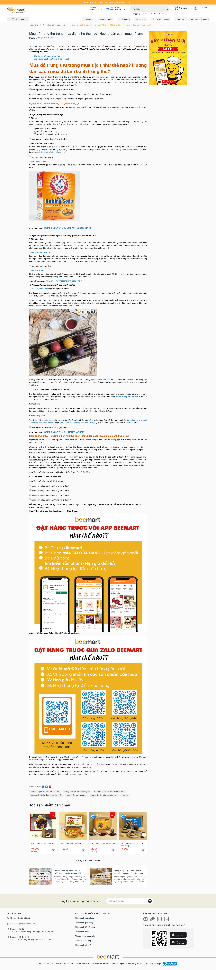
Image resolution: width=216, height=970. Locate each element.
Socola (161, 14)
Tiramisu (145, 14)
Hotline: (20, 918)
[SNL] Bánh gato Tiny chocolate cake (43, 844)
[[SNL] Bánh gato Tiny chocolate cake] (43, 826)
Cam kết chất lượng (83, 940)
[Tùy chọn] (113, 850)
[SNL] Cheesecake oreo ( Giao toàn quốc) (132, 844)
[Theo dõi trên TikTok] (152, 919)
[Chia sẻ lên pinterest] (50, 786)
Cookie (154, 14)
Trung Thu (140, 19)
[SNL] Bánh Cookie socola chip (103, 843)
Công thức (180, 19)
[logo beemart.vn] (108, 956)
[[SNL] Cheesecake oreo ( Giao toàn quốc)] (133, 826)
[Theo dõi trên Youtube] (145, 919)
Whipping (136, 14)
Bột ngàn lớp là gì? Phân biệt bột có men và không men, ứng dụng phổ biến (129, 872)
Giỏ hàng (182, 8)
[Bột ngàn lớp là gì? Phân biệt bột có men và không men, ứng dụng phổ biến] (101, 876)
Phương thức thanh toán (85, 936)
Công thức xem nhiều (88, 860)
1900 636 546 (96, 10)
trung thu (125, 795)
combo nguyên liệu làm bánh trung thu (45, 792)
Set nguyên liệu (105, 19)
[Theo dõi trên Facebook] (166, 919)
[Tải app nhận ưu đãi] (168, 58)
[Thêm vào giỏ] (53, 850)
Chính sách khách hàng (84, 918)
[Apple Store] (178, 935)
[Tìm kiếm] (167, 8)
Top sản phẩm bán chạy (49, 805)
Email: (22, 923)
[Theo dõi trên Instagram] (159, 919)
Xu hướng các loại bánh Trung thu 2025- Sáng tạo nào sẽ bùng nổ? (67, 872)
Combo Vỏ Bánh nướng (53, 481)
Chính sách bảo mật (83, 945)
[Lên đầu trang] (212, 967)
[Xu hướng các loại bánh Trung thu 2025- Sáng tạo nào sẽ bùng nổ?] (40, 876)
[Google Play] (178, 942)
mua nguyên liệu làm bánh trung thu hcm (109, 792)
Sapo (159, 963)
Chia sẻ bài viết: (35, 787)
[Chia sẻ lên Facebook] (43, 786)
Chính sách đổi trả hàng (85, 927)
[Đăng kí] (149, 901)
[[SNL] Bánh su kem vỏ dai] (73, 826)
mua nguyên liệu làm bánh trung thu (77, 792)
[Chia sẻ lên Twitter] (46, 786)
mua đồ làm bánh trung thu (76, 795)
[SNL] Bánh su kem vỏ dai (71, 843)
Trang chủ (88, 19)
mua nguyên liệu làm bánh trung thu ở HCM (46, 795)
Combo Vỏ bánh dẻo (52, 477)
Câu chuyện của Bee (160, 19)
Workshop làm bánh (200, 19)
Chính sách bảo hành (83, 931)
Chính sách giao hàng (84, 922)
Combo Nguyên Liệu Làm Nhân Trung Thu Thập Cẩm (66, 472)
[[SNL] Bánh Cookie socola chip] (103, 826)
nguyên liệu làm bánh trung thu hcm (104, 795)
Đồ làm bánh (124, 19)
